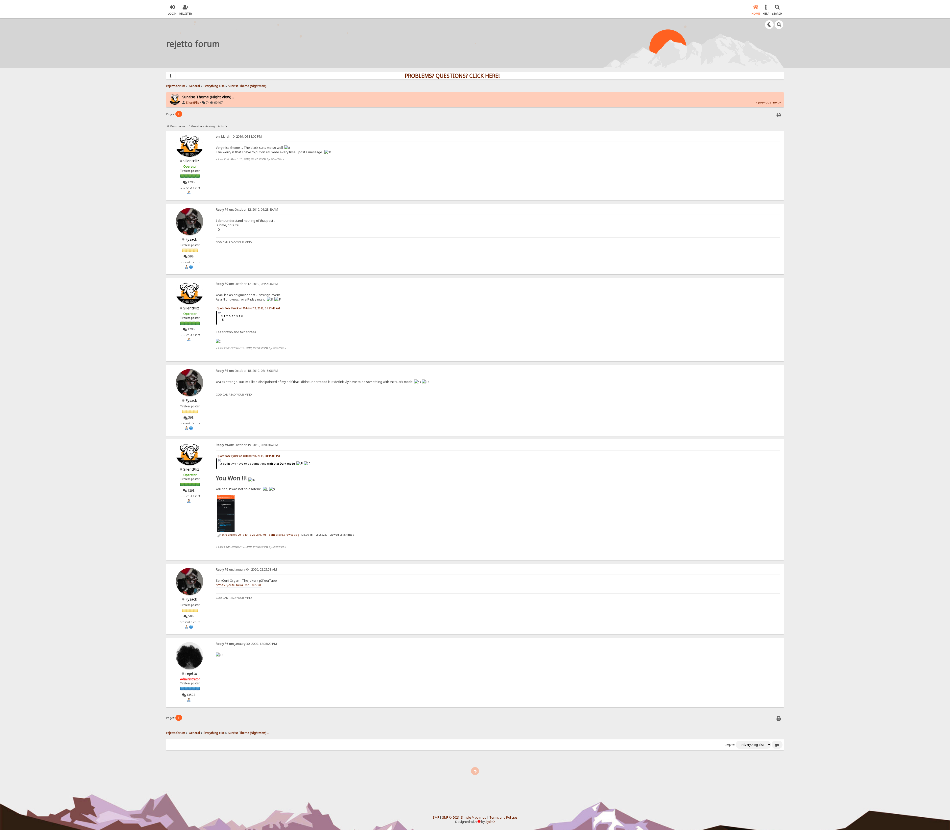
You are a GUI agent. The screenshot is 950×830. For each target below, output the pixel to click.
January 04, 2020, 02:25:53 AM (246, 569)
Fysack (191, 239)
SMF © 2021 (450, 817)
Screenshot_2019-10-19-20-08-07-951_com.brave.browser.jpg (260, 534)
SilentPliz (192, 103)
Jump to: (729, 745)
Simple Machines (473, 817)
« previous (763, 102)
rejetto (191, 673)
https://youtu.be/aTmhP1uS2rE (239, 585)
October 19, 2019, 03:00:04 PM (247, 445)
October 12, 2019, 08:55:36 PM (247, 284)
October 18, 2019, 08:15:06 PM (247, 371)
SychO (490, 822)
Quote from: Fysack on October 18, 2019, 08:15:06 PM (248, 456)
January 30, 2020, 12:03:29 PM (246, 644)
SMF (436, 817)
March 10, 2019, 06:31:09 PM (239, 136)
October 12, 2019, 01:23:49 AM (247, 209)
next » (776, 102)
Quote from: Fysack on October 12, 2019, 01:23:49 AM (248, 308)
